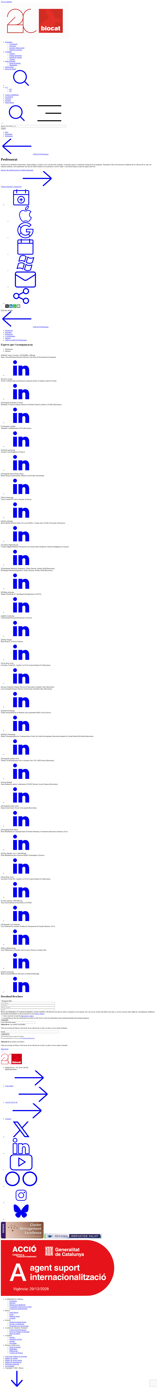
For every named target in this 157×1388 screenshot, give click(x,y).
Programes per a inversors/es (19, 1326)
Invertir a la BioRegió (16, 1324)
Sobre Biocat (9, 102)
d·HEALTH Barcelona (40, 154)
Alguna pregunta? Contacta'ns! (11, 187)
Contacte (8, 1119)
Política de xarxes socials (13, 1360)
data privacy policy (27, 1016)
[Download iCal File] (25, 254)
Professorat (9, 136)
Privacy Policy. (39, 1014)
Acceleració (13, 44)
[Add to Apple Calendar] (25, 221)
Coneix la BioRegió (12, 95)
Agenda (12, 59)
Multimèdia (13, 65)
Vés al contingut (6, 2)
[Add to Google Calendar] (25, 238)
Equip (11, 1314)
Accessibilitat (9, 1366)
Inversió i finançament (16, 48)
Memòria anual (14, 1316)
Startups (8, 338)
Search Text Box (6, 126)
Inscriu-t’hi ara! (6, 170)
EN (10, 89)
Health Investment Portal (17, 1322)
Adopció (8, 99)
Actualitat (8, 52)
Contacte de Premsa (16, 1353)
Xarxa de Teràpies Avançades (19, 1332)
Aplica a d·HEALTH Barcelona (16, 340)
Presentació (9, 330)
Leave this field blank (8, 1022)
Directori (12, 1303)
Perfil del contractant (12, 1364)
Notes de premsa (15, 63)
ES (10, 91)
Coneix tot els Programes (17, 1330)
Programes (8, 42)
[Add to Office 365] (25, 270)
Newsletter (13, 1343)
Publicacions (9, 67)
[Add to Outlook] (25, 287)
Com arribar (9, 1086)
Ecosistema (13, 1301)
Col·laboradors (10, 336)
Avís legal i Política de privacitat (16, 1356)
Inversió (8, 100)
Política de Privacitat (28, 1038)
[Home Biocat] (35, 38)
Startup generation (15, 55)
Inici (6, 132)
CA (6, 87)
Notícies (12, 54)
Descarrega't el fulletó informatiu (22, 170)
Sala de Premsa (10, 61)
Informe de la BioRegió (17, 1305)
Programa (8, 332)
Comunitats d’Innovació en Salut (20, 1307)
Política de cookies (11, 1358)
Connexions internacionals (18, 1309)
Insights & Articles (15, 57)
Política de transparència (13, 1362)
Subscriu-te (4, 1049)
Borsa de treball (10, 69)
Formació (12, 46)
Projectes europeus (15, 50)
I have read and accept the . (18, 1016)
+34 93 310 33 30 (11, 1102)
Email (3, 1032)
